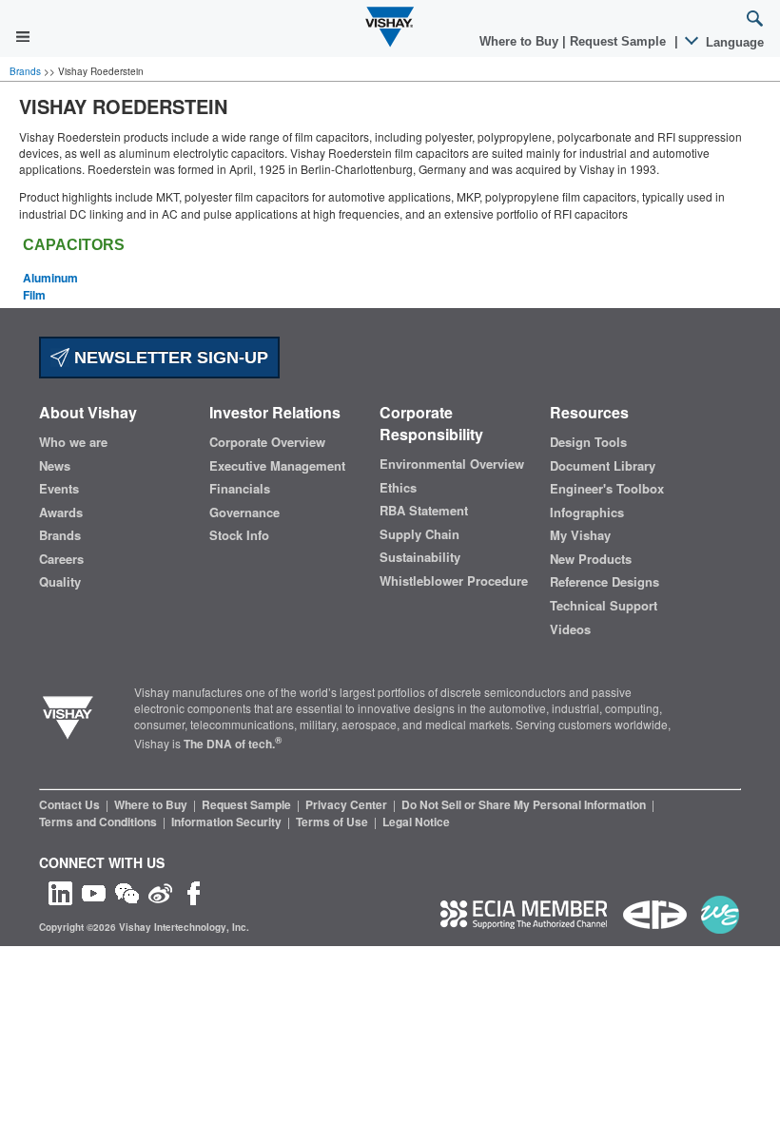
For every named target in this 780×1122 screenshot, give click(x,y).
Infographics (587, 512)
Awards (61, 512)
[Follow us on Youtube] (94, 891)
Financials (239, 488)
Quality (60, 581)
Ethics (398, 487)
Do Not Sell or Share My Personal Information (525, 804)
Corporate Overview (267, 442)
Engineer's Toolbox (607, 488)
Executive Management (277, 465)
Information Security (227, 821)
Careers (61, 559)
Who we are (73, 442)
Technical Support (603, 605)
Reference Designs (604, 581)
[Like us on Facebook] (193, 891)
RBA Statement (424, 510)
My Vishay (580, 535)
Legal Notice (416, 821)
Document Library (602, 465)
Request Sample (248, 804)
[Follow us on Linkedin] (60, 891)
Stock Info (239, 535)
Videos (570, 629)
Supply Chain (419, 534)
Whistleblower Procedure (454, 581)
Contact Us (71, 804)
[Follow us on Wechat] (127, 891)
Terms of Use (333, 821)
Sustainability (420, 557)
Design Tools (588, 442)
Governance (244, 512)
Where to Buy (520, 41)
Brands (27, 71)
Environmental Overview (452, 464)
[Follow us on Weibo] (160, 891)
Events (59, 488)
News (54, 465)
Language (733, 42)
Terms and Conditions (99, 821)
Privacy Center (347, 804)
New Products (591, 559)
